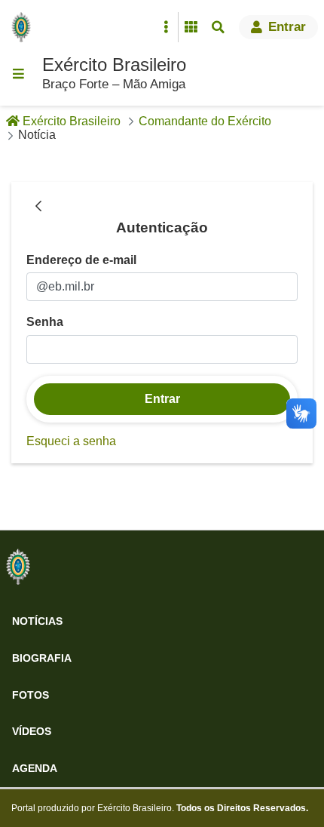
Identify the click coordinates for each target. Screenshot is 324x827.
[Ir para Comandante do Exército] (18, 566)
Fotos (30, 695)
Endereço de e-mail (81, 260)
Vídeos (31, 731)
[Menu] (18, 74)
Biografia (42, 658)
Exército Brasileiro (114, 64)
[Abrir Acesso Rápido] (166, 27)
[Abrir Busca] (218, 27)
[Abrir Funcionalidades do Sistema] (191, 27)
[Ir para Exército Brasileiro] (24, 27)
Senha (44, 321)
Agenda (34, 768)
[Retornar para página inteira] (38, 207)
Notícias (37, 621)
